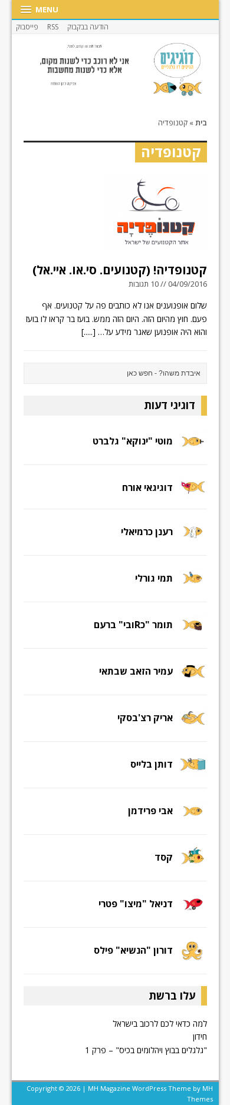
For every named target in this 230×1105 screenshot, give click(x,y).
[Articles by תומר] (193, 632)
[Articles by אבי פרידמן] (193, 818)
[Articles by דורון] (193, 957)
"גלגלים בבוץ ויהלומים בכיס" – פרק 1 (146, 1050)
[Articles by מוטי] (193, 448)
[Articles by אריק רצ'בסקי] (193, 725)
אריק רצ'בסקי (145, 717)
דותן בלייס (151, 764)
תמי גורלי (154, 578)
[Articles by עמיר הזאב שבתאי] (193, 679)
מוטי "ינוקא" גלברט (133, 440)
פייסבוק (27, 27)
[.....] (88, 331)
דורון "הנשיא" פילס (133, 950)
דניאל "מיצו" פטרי (135, 903)
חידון (200, 1036)
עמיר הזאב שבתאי (136, 671)
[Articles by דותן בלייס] (193, 771)
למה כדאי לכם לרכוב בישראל (160, 1023)
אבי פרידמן (150, 810)
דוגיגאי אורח (147, 487)
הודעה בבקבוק (88, 27)
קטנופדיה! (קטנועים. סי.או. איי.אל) (119, 270)
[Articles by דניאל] (193, 911)
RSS (52, 27)
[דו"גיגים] (115, 69)
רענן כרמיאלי (147, 531)
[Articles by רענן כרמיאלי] (193, 539)
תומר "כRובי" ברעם (133, 624)
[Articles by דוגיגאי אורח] (193, 493)
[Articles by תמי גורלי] (193, 586)
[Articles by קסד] (193, 864)
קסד (164, 857)
